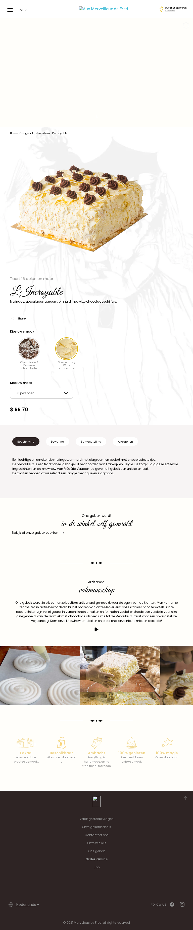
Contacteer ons (97, 835)
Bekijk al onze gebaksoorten (35, 532)
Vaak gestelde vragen (97, 819)
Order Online (96, 859)
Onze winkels (96, 843)
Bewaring (57, 442)
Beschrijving (25, 442)
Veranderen (170, 11)
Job (97, 867)
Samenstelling (91, 442)
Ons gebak (96, 851)
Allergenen (125, 442)
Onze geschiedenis (96, 827)
